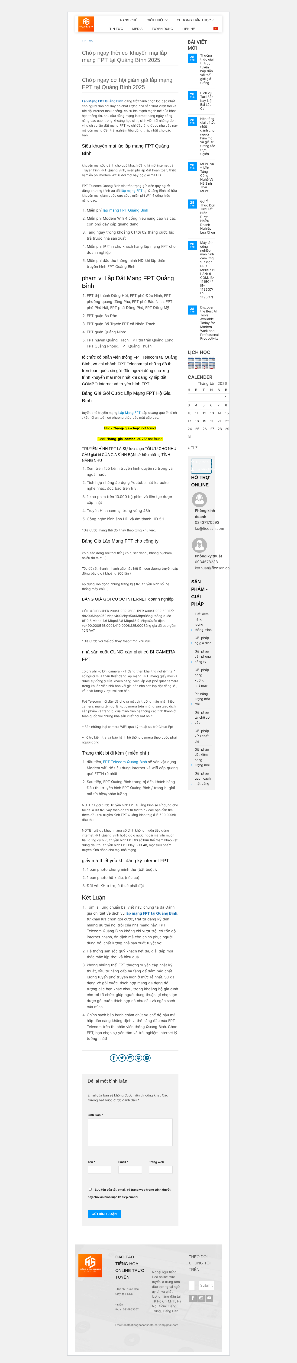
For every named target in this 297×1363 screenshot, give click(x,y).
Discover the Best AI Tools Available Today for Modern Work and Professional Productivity (209, 322)
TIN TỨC (116, 29)
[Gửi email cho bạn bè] (130, 1058)
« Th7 (192, 447)
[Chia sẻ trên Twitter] (122, 1058)
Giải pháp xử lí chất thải (202, 736)
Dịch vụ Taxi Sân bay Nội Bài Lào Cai (206, 100)
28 (220, 429)
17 (189, 421)
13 (212, 413)
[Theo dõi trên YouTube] (209, 1298)
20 (212, 421)
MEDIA (137, 29)
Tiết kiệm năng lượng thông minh (203, 621)
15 (227, 413)
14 (219, 413)
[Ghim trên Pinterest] (138, 1058)
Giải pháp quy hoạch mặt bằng (203, 778)
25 (197, 429)
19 (204, 421)
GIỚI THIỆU (156, 20)
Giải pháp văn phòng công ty (203, 656)
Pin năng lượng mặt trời (202, 699)
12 (204, 413)
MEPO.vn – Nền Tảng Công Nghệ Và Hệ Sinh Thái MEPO (207, 177)
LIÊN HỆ (188, 29)
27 (212, 429)
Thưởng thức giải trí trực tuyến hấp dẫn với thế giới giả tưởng (206, 69)
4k (145, 845)
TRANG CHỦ (127, 20)
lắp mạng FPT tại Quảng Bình (151, 913)
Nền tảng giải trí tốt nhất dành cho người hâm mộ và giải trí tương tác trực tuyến (207, 136)
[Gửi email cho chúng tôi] (201, 1298)
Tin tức (87, 40)
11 (196, 413)
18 (197, 421)
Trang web (156, 1162)
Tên (91, 1162)
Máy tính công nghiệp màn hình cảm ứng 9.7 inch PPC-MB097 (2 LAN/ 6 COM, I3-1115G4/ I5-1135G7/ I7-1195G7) (207, 270)
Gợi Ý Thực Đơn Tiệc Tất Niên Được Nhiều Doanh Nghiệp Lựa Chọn (207, 216)
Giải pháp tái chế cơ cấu (202, 717)
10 (189, 413)
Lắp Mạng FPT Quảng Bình (102, 101)
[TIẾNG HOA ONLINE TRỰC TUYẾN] (86, 24)
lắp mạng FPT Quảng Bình (125, 210)
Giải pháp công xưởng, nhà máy (202, 677)
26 (205, 429)
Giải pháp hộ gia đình (203, 640)
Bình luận (95, 1115)
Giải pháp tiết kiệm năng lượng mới (202, 757)
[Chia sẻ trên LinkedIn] (147, 1058)
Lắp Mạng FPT (129, 413)
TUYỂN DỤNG (162, 29)
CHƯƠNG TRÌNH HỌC (194, 20)
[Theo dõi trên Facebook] (193, 1298)
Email (123, 1162)
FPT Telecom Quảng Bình (124, 761)
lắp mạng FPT (131, 191)
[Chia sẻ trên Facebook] (114, 1058)
